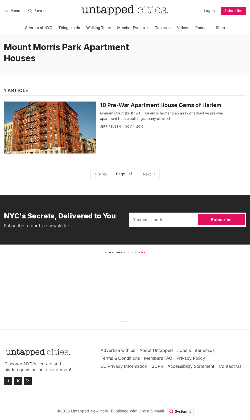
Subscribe (233, 11)
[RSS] (28, 381)
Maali (159, 411)
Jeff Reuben (110, 126)
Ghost (144, 411)
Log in (209, 11)
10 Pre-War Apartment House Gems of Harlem (160, 105)
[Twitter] (18, 381)
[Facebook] (8, 381)
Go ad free (138, 252)
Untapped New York (89, 411)
